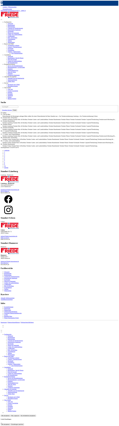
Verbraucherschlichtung (10, 311)
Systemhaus (11, 50)
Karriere (10, 92)
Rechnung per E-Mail (14, 84)
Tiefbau (10, 41)
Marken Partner (12, 98)
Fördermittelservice (13, 70)
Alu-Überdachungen (16, 53)
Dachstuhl (10, 48)
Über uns (10, 89)
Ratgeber (10, 73)
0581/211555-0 (5, 238)
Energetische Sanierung (14, 30)
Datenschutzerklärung (14, 322)
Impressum (7, 308)
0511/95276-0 (4, 263)
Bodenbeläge (11, 26)
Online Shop (11, 81)
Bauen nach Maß (9, 356)
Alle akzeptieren (5, 415)
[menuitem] (8, 7)
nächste (6, 167)
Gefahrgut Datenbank (14, 75)
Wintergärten (11, 42)
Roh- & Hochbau (12, 37)
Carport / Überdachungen (15, 47)
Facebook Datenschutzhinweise (13, 313)
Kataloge (10, 69)
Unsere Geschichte (13, 91)
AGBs (6, 315)
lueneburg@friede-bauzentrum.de (10, 189)
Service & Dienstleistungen (15, 66)
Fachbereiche (7, 334)
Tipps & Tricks (12, 72)
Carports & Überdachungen (15, 28)
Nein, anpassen (15, 415)
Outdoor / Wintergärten (14, 51)
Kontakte (10, 94)
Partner (10, 97)
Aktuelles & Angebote (10, 389)
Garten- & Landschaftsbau (15, 34)
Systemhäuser (11, 39)
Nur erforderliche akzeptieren (28, 415)
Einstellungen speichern (17, 424)
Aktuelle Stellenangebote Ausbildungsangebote (7, 298)
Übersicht (10, 23)
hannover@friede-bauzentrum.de (10, 261)
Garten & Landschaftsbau (15, 61)
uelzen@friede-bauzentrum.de (9, 236)
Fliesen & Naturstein (13, 33)
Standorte (10, 95)
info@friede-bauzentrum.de (8, 10)
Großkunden (11, 36)
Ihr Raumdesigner (13, 62)
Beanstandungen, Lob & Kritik (16, 67)
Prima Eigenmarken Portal (11, 318)
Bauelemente (11, 25)
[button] (1, 19)
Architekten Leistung (13, 45)
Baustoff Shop (8, 316)
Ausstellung (7, 367)
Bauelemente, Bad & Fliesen (15, 58)
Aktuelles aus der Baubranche (16, 78)
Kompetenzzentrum (9, 376)
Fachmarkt (11, 31)
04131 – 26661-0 (21, 10)
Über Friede (7, 400)
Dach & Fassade (12, 59)
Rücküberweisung (13, 86)
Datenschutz (7, 310)
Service (6, 395)
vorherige (6, 150)
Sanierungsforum (12, 80)
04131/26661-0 (5, 191)
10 (5, 166)
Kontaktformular (8, 307)
